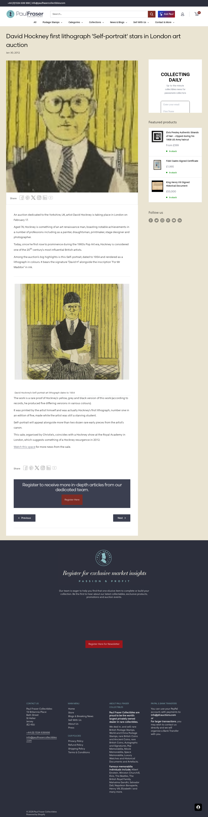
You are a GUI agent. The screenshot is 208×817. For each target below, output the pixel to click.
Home (71, 708)
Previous (26, 518)
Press (71, 727)
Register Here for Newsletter (104, 644)
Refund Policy (75, 745)
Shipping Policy (76, 748)
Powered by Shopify (35, 814)
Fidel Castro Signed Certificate (182, 161)
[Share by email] (39, 198)
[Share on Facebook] (22, 198)
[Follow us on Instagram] (162, 220)
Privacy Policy (75, 741)
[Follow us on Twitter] (156, 220)
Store (71, 712)
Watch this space (24, 446)
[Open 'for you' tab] (198, 807)
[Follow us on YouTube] (174, 220)
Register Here (72, 499)
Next (120, 518)
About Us (73, 724)
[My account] (182, 14)
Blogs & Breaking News (80, 716)
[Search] (151, 14)
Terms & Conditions (79, 752)
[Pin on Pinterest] (27, 198)
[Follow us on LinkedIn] (180, 220)
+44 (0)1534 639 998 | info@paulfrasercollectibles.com (36, 3)
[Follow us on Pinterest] (168, 220)
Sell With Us (74, 720)
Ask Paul (168, 14)
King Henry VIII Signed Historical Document (178, 184)
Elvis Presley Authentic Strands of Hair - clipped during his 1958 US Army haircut (182, 136)
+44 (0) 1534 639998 (38, 732)
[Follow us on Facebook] (151, 220)
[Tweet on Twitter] (33, 198)
